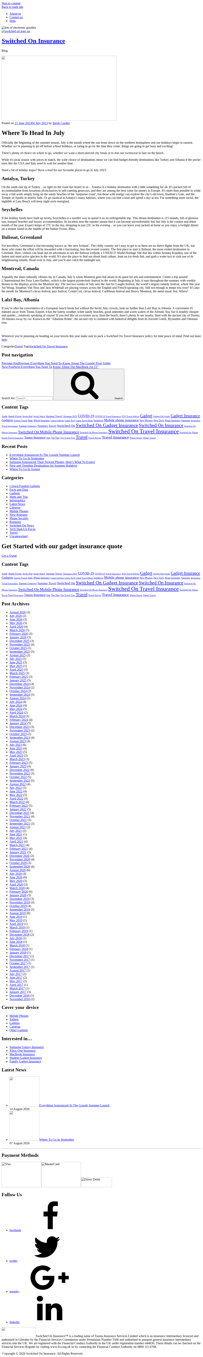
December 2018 (20, 934)
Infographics (17, 500)
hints (30, 420)
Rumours (15, 522)
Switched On (66, 426)
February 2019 (19, 931)
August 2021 (18, 827)
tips (48, 437)
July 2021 (16, 830)
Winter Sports (136, 438)
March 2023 (17, 759)
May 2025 (16, 666)
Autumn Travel (54, 416)
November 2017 (20, 959)
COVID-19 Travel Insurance (108, 416)
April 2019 (16, 924)
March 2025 (17, 673)
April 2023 (16, 755)
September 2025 (20, 651)
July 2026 (16, 616)
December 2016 (20, 995)
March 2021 (17, 845)
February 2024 (19, 719)
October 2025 (18, 648)
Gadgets (7, 420)
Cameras (15, 1026)
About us (15, 13)
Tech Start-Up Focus (22, 529)
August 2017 (18, 970)
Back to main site (12, 7)
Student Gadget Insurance (26, 1057)
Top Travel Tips (67, 438)
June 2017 (16, 977)
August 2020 (18, 870)
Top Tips (55, 437)
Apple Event (15, 416)
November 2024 (20, 687)
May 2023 (16, 752)
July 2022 (16, 787)
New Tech (158, 420)
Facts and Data (19, 489)
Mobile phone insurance (121, 420)
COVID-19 (86, 416)
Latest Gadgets (57, 420)
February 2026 (19, 633)
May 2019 (16, 920)
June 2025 (16, 662)
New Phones (146, 420)
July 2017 (16, 974)
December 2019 (20, 898)
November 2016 (20, 999)
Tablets (14, 1019)
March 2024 (17, 716)
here (4, 339)
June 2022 (16, 791)
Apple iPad (27, 416)
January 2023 (18, 766)
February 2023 (19, 762)
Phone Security (19, 518)
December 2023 (20, 727)
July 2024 (16, 701)
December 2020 (20, 856)
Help (13, 20)
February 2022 (19, 805)
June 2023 (16, 748)
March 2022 (17, 802)
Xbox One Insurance (23, 1050)
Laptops (15, 1023)
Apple (4, 416)
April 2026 (16, 626)
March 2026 (17, 630)
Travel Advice (94, 438)
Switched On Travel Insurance (49, 346)
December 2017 (20, 956)
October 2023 (18, 734)
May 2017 (16, 981)
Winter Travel (149, 438)
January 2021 (18, 852)
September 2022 (20, 780)
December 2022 (20, 770)
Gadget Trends (20, 420)
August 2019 (18, 913)
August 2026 (18, 612)
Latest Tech (70, 420)
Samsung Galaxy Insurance (27, 1047)
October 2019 (18, 906)
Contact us (16, 17)
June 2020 (16, 877)
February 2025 (19, 676)
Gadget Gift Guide (161, 416)
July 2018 (16, 938)
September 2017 (20, 967)
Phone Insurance (172, 420)
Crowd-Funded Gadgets (25, 486)
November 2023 (20, 730)
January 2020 (18, 895)
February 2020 (19, 891)
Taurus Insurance (35, 437)
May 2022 (16, 795)
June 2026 (16, 619)
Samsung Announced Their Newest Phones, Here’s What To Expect (52, 462)
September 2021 (20, 823)
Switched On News (22, 525)
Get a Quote (9, 555)
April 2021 (16, 841)
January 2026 (18, 637)
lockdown (98, 420)
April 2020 (16, 884)
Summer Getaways (28, 426)
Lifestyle (15, 507)
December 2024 (20, 684)
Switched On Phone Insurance (93, 432)
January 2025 (18, 680)
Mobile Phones (19, 511)
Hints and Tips (19, 497)
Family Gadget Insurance (25, 1061)
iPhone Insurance (42, 420)
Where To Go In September (27, 458)
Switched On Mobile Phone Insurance (48, 432)
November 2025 (20, 644)
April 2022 (16, 798)
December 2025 (20, 641)
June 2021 (16, 834)
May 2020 (16, 881)
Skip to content (11, 3)
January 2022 (18, 809)
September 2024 (20, 694)
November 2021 (20, 816)
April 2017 (16, 984)
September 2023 (20, 737)
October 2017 (18, 963)
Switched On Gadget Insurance (107, 425)
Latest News (17, 504)
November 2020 (20, 859)
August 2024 (18, 698)
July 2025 (16, 658)
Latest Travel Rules (84, 420)
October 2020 (18, 863)
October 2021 (18, 820)
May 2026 (16, 623)
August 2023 (18, 741)
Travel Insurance (115, 437)
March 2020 (17, 888)
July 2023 (16, 744)
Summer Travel (46, 425)
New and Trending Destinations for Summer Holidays (43, 465)
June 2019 (16, 916)
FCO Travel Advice (130, 416)
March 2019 (17, 927)
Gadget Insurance (185, 416)
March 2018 (17, 945)
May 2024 (16, 709)
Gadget (146, 416)
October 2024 (18, 691)
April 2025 (16, 669)
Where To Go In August (25, 469)
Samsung (185, 420)
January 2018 (18, 952)
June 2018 (16, 941)
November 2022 (20, 773)
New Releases (18, 514)
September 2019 (20, 909)
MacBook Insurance (22, 1054)
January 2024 (18, 723)
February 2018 (19, 949)
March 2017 (17, 988)
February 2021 (19, 848)
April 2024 (16, 712)
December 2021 (20, 813)
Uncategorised (19, 536)
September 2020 (20, 866)
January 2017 (18, 992)
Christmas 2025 (70, 416)
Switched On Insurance (33, 40)
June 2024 (16, 705)
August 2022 (18, 784)
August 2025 (18, 655)
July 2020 (16, 873)
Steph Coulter (61, 123)
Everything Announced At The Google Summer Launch (45, 455)
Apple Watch (39, 416)
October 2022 (18, 777)
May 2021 (16, 838)
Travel (19, 346)
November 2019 (20, 902)
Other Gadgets (19, 1030)
